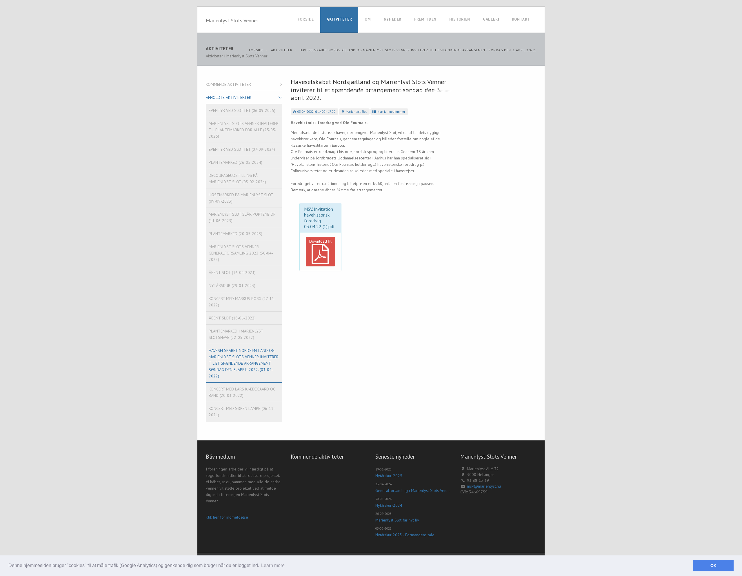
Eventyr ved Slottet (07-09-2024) (242, 149)
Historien (459, 19)
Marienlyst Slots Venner (232, 20)
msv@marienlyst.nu (484, 486)
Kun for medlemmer (391, 112)
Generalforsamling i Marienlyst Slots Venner (413, 490)
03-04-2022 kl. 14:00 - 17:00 (316, 112)
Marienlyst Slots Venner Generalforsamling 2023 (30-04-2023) (241, 253)
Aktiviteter (339, 19)
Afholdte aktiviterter (228, 97)
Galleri (491, 19)
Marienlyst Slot (356, 112)
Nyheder (393, 19)
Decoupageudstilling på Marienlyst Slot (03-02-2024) (237, 178)
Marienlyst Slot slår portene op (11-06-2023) (242, 217)
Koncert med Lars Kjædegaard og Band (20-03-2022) (242, 392)
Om (368, 19)
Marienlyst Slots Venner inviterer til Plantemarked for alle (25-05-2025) (244, 130)
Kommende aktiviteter (228, 84)
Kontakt (521, 19)
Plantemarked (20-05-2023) (235, 233)
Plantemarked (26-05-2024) (235, 162)
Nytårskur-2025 (388, 475)
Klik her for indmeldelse (227, 517)
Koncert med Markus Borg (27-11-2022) (242, 302)
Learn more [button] (273, 565)
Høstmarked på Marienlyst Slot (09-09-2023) (241, 198)
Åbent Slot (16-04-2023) (232, 272)
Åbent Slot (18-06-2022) (232, 318)
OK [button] (713, 565)
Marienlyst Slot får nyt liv (397, 520)
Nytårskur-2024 (388, 505)
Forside (306, 19)
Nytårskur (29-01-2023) (232, 285)
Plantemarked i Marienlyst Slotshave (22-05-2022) (236, 334)
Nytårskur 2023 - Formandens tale (404, 534)
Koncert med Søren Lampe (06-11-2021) (242, 411)
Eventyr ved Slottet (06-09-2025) (242, 110)
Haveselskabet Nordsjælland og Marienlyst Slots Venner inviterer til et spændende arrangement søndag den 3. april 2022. (418, 50)
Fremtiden (425, 19)
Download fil (320, 241)
